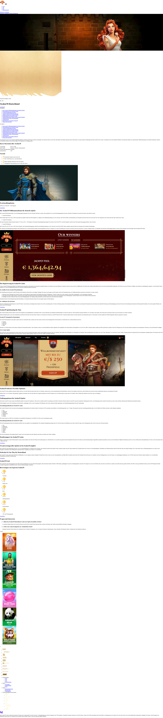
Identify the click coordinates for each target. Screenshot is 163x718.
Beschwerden (8, 690)
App (6, 679)
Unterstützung (8, 691)
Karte (6, 686)
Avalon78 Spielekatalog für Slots (9, 112)
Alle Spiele (7, 684)
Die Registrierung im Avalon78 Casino (10, 111)
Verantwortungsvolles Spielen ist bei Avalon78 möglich (14, 117)
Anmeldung (6, 12)
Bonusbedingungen (9, 688)
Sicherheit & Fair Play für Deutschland (10, 118)
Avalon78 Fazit (6, 119)
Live (6, 680)
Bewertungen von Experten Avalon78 (10, 120)
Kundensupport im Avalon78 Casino (10, 116)
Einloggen (2, 12)
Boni (6, 678)
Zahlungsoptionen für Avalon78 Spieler (10, 114)
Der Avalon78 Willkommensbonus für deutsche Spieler (14, 110)
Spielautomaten (8, 685)
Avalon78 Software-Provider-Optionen (10, 113)
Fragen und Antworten (7, 121)
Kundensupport (8, 682)
